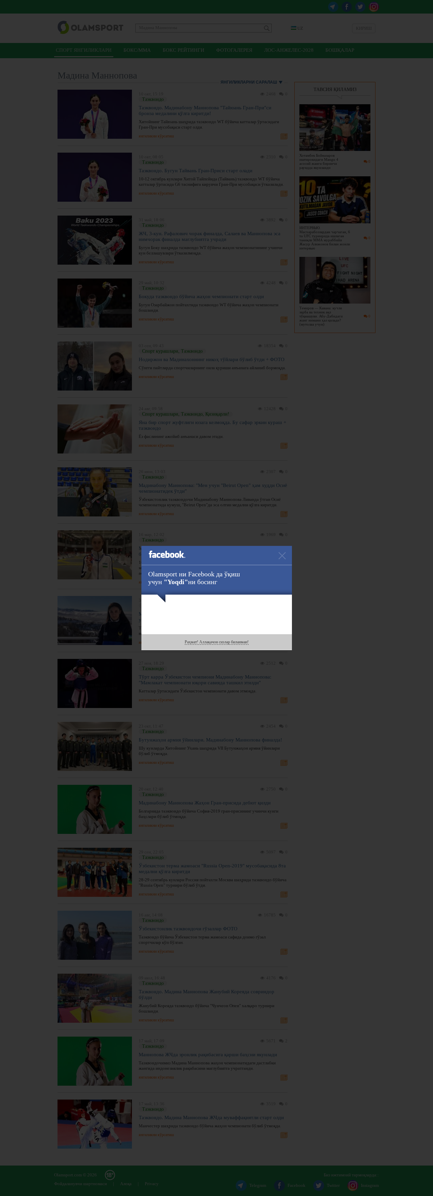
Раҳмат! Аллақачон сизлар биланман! (217, 642)
